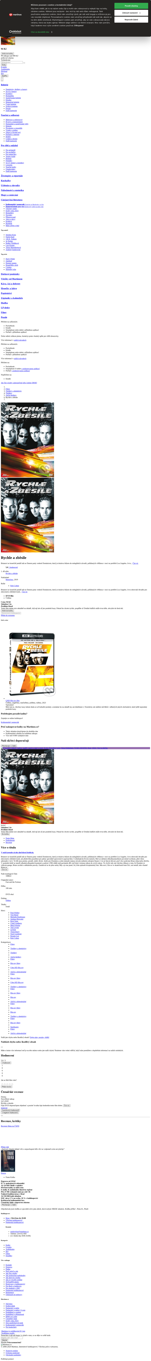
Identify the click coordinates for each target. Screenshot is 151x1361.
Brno (7, 1218)
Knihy (4, 65)
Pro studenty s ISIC (13, 1288)
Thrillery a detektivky (14, 391)
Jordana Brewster (16, 919)
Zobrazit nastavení (130, 13)
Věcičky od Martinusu (11, 279)
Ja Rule (13, 930)
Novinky (9, 215)
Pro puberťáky (11, 154)
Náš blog (9, 1304)
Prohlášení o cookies (13, 1312)
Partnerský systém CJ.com (15, 1310)
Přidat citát (5, 1147)
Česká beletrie (11, 104)
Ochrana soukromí (12, 1353)
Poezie (8, 108)
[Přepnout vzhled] (2, 79)
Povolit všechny (131, 6)
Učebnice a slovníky (10, 185)
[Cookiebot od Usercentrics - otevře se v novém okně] (15, 32)
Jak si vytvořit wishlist (14, 1280)
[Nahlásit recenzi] (2, 1115)
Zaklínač (9, 261)
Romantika (10, 96)
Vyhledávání (5, 60)
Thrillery (9, 393)
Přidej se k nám (11, 1317)
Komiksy (9, 94)
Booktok (9, 223)
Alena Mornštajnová (13, 248)
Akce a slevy (10, 219)
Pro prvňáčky (11, 152)
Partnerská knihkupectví (15, 1222)
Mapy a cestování (9, 195)
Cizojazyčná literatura (11, 200)
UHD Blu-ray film (12, 701)
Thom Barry (15, 932)
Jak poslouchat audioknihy (15, 1276)
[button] (75, 605)
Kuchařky (6, 180)
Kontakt (9, 1265)
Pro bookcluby (11, 1327)
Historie (9, 126)
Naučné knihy (11, 167)
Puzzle (4, 317)
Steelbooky (14, 1027)
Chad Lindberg (16, 923)
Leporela (9, 165)
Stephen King (11, 235)
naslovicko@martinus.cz (19, 1232)
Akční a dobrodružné (18, 972)
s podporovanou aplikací (30, 369)
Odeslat (4, 1340)
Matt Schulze (15, 925)
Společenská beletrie (13, 98)
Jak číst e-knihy (11, 1273)
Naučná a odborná (10, 115)
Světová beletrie (12, 106)
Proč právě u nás (12, 1271)
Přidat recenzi (6, 1087)
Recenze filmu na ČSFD (10, 1126)
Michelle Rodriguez (17, 917)
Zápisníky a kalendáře (12, 298)
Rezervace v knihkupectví (15, 1284)
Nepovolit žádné (131, 20)
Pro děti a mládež (9, 145)
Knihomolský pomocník (10, 722)
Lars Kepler (10, 245)
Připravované (11, 217)
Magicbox (9, 580)
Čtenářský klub (11, 1319)
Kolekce (9, 221)
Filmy (4, 312)
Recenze (9, 842)
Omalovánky (10, 169)
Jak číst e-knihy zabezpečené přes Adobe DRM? (19, 383)
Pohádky (9, 161)
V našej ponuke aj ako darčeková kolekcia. (17, 852)
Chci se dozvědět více (40, 32)
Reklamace (10, 1292)
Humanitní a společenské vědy (17, 124)
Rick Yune (14, 921)
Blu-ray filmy (15, 963)
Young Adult (10, 156)
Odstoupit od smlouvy (14, 1295)
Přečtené (4, 71)
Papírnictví (6, 293)
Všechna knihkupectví (14, 1220)
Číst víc (135, 563)
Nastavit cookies (12, 1351)
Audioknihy (5, 69)
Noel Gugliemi (15, 934)
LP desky (5, 307)
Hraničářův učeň (12, 265)
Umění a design (11, 139)
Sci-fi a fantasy (11, 91)
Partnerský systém (12, 1308)
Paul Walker (14, 913)
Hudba (4, 303)
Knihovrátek (10, 1306)
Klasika (8, 100)
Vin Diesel (14, 915)
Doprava (9, 1267)
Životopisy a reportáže (14, 128)
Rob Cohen (14, 586)
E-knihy (4, 67)
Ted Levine (14, 928)
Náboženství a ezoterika (12, 190)
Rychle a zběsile (12, 573)
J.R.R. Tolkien (11, 239)
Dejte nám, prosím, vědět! (39, 1037)
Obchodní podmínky (13, 1355)
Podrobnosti (10, 840)
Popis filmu (10, 838)
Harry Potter (10, 259)
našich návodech (20, 340)
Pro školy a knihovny (14, 1286)
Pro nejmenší (10, 150)
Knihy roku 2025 (12, 211)
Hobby (8, 137)
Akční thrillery (11, 395)
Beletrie (4, 85)
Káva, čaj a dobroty (10, 283)
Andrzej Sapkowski (13, 250)
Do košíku (5, 834)
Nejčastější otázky (12, 1282)
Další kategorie (11, 111)
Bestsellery (10, 213)
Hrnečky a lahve (9, 288)
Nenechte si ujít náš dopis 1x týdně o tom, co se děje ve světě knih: (26, 1335)
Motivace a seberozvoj (14, 120)
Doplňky (4, 76)
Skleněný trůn (11, 269)
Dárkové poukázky (10, 274)
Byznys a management (14, 122)
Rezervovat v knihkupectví (11, 613)
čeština (8, 900)
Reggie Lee (14, 936)
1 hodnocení (13, 567)
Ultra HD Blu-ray (17, 968)
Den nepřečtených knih (14, 1323)
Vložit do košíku (7, 611)
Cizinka (8, 267)
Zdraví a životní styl (13, 132)
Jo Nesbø (9, 241)
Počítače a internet (12, 135)
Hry (2, 73)
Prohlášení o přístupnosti (15, 1314)
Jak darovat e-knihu (13, 1278)
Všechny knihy (11, 209)
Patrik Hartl (10, 237)
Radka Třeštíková (12, 243)
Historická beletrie (12, 102)
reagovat (4, 1108)
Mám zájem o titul (12, 226)
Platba (8, 1269)
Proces (3, 1173)
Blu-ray (13, 997)
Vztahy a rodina (12, 130)
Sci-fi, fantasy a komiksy (15, 163)
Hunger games (11, 263)
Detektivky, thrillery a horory (16, 89)
